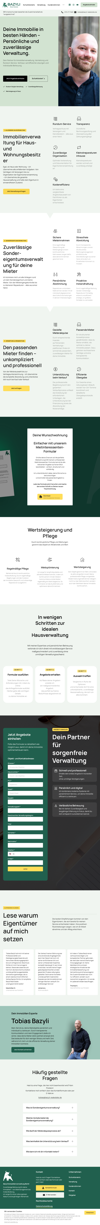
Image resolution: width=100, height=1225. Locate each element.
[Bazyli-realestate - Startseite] (11, 4)
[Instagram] (74, 5)
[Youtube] (78, 5)
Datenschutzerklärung (11, 1222)
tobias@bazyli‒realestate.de (50, 1097)
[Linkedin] (70, 5)
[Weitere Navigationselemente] (63, 4)
